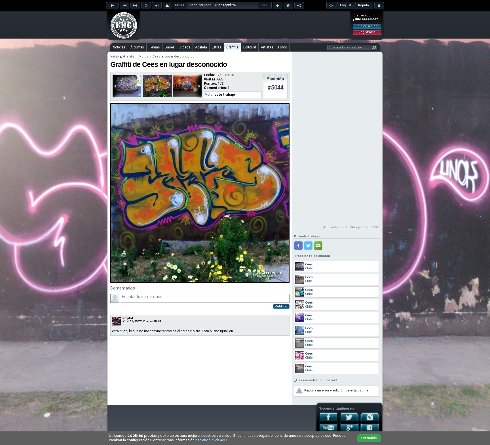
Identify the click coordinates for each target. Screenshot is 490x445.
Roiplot (127, 318)
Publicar (281, 306)
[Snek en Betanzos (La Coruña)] (187, 96)
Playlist (345, 5)
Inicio (114, 56)
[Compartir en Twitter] (308, 245)
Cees (156, 56)
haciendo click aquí (211, 440)
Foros (282, 47)
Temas (154, 47)
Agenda (201, 47)
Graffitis (232, 47)
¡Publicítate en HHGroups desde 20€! (351, 227)
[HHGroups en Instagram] (369, 421)
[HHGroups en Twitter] (349, 421)
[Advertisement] (245, 24)
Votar (209, 95)
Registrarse (367, 32)
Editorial (249, 47)
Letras (216, 47)
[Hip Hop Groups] (122, 38)
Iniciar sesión (367, 26)
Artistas (267, 47)
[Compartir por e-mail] (318, 245)
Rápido (363, 5)
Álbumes (137, 47)
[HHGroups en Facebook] (328, 421)
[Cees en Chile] (127, 96)
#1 (124, 321)
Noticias (119, 47)
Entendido (369, 438)
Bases (170, 47)
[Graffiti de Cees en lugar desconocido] (200, 282)
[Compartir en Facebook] (298, 245)
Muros (143, 56)
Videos (184, 47)
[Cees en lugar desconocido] (157, 96)
